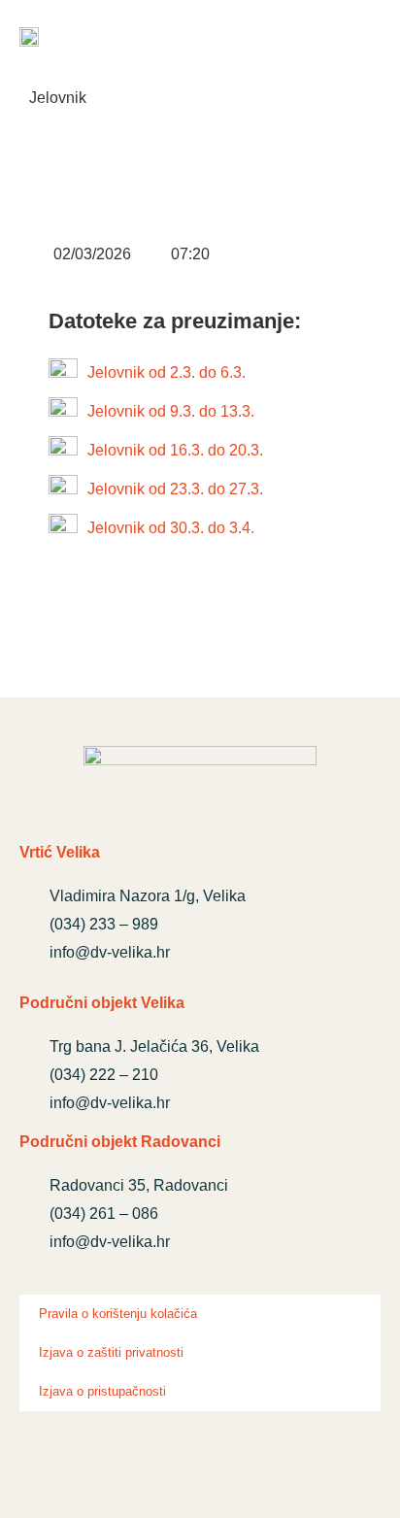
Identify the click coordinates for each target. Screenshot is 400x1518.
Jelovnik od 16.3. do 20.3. (175, 450)
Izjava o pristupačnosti (102, 1391)
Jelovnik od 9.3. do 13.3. (170, 411)
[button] (365, 38)
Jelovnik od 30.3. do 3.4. (170, 528)
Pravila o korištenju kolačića (118, 1313)
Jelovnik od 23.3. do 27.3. (175, 489)
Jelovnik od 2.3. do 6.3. (166, 372)
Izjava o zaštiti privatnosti (111, 1352)
